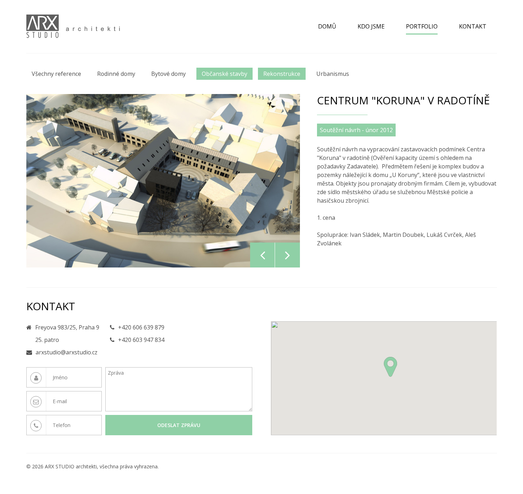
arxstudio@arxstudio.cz (66, 352)
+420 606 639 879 (141, 327)
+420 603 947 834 (141, 340)
